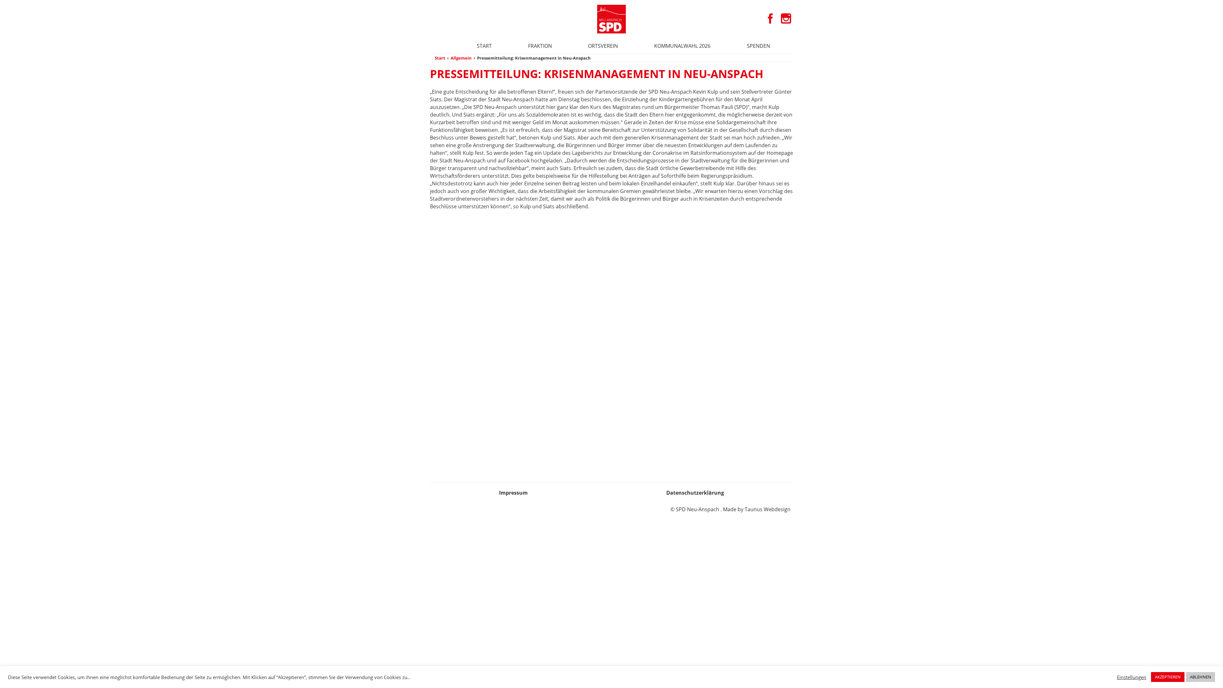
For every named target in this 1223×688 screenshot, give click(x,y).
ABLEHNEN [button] (1200, 677)
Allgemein (461, 58)
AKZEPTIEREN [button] (1168, 677)
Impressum (513, 492)
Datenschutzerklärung (695, 492)
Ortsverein (603, 45)
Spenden (758, 45)
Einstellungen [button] (1131, 677)
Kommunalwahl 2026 (682, 45)
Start (484, 45)
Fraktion (540, 45)
